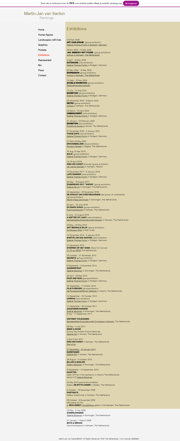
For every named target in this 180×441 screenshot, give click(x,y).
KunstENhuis (88, 405)
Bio (40, 65)
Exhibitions (43, 55)
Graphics (43, 44)
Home (41, 29)
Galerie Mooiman (74, 270)
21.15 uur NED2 (74, 250)
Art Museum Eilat (74, 230)
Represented (44, 60)
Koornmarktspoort (75, 210)
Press (41, 70)
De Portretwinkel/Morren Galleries (82, 291)
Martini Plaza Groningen (77, 199)
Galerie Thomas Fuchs (77, 45)
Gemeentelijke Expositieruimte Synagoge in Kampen (90, 321)
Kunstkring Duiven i (75, 126)
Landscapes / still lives (49, 39)
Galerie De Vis (73, 187)
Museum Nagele (74, 146)
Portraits (42, 49)
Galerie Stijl (72, 334)
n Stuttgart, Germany (97, 45)
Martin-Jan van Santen (44, 13)
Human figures (45, 34)
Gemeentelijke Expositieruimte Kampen (84, 220)
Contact (42, 75)
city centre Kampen (75, 166)
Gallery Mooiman (74, 364)
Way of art (71, 344)
